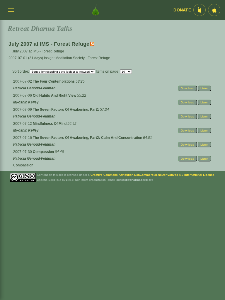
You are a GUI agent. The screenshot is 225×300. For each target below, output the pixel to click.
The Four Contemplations (54, 81)
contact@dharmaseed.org (134, 179)
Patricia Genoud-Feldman (34, 88)
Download (187, 88)
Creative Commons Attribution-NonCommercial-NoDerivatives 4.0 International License (152, 174)
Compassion (44, 152)
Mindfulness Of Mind (50, 124)
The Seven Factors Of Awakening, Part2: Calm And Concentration (88, 138)
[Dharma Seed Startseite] (95, 10)
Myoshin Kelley (26, 102)
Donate (182, 10)
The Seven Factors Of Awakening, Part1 (66, 110)
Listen (204, 88)
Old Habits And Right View (55, 95)
